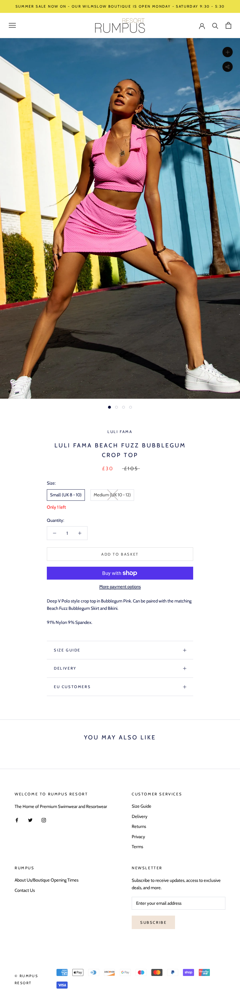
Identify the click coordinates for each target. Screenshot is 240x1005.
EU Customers (72, 686)
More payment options (120, 586)
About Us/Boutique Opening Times (46, 880)
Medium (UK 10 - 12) (112, 495)
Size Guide (67, 650)
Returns (139, 826)
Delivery (65, 668)
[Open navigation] (12, 25)
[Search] (215, 25)
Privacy (138, 836)
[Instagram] (44, 820)
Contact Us (25, 890)
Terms (137, 846)
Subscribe (153, 922)
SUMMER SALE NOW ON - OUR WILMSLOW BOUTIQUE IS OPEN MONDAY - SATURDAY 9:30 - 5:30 (120, 6)
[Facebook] (17, 820)
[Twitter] (30, 820)
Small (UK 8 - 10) (66, 495)
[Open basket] (228, 25)
